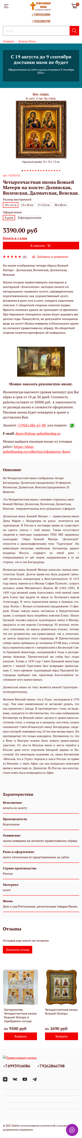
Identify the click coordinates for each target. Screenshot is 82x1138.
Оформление (12, 212)
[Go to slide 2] (25, 170)
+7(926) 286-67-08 (31, 425)
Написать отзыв (17, 950)
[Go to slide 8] (41, 170)
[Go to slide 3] (27, 170)
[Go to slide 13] (54, 170)
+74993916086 (41, 14)
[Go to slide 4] (30, 170)
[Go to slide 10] (46, 170)
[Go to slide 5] (33, 170)
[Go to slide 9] (43, 170)
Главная (8, 41)
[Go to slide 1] (22, 170)
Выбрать (20, 1036)
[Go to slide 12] (51, 170)
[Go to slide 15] (59, 170)
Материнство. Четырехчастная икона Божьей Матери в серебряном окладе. (20, 1015)
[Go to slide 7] (38, 170)
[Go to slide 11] (49, 170)
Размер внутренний (17, 199)
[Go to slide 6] (35, 170)
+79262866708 (41, 21)
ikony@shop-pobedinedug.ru (37, 433)
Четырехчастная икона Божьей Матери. (61, 1011)
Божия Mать (27, 41)
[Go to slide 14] (57, 170)
